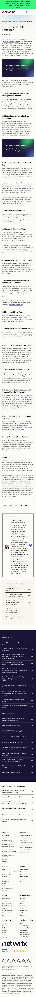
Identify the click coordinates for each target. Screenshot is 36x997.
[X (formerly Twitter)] (16, 505)
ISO (3, 925)
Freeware (4, 876)
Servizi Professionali (7, 905)
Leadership (22, 901)
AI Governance (6, 838)
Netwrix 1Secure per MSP (26, 835)
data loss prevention (20, 422)
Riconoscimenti (24, 910)
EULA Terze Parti (24, 925)
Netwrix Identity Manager (26, 847)
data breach (26, 187)
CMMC (4, 923)
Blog (14, 21)
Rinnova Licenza (6, 903)
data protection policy (15, 304)
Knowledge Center (7, 910)
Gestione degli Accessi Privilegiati (8, 856)
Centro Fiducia (23, 930)
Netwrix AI (22, 903)
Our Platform (5, 835)
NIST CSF (4, 930)
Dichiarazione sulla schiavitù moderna (24, 933)
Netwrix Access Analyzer (26, 838)
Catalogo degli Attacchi (8, 888)
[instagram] (24, 961)
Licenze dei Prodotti (25, 936)
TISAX (3, 935)
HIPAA (3, 927)
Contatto (22, 915)
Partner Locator (24, 876)
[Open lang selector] (28, 12)
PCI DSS (4, 932)
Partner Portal (23, 879)
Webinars (22, 881)
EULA (21, 923)
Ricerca (4, 883)
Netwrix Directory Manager (26, 842)
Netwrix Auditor (24, 840)
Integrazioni (5, 861)
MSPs (21, 874)
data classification (18, 397)
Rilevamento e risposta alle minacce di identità (9, 852)
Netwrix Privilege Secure (26, 849)
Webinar (4, 886)
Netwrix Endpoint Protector (27, 845)
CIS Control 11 (20, 429)
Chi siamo (22, 898)
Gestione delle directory (8, 844)
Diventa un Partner (24, 872)
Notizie (4, 879)
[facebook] (21, 505)
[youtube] (19, 961)
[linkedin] (11, 505)
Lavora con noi (23, 905)
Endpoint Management (8, 846)
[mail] (26, 505)
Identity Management (7, 849)
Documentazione (6, 874)
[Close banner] (33, 4)
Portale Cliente (6, 898)
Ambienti (4, 859)
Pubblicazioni (6, 881)
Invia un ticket (6, 913)
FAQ (3, 915)
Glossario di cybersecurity (9, 872)
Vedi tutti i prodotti (24, 852)
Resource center (6, 21)
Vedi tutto (4, 937)
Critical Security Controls (11, 42)
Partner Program (24, 869)
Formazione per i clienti (8, 901)
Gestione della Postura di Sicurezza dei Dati (8, 841)
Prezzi (21, 913)
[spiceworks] (29, 961)
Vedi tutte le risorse (7, 890)
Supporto (4, 908)
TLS (21, 358)
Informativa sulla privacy (26, 927)
